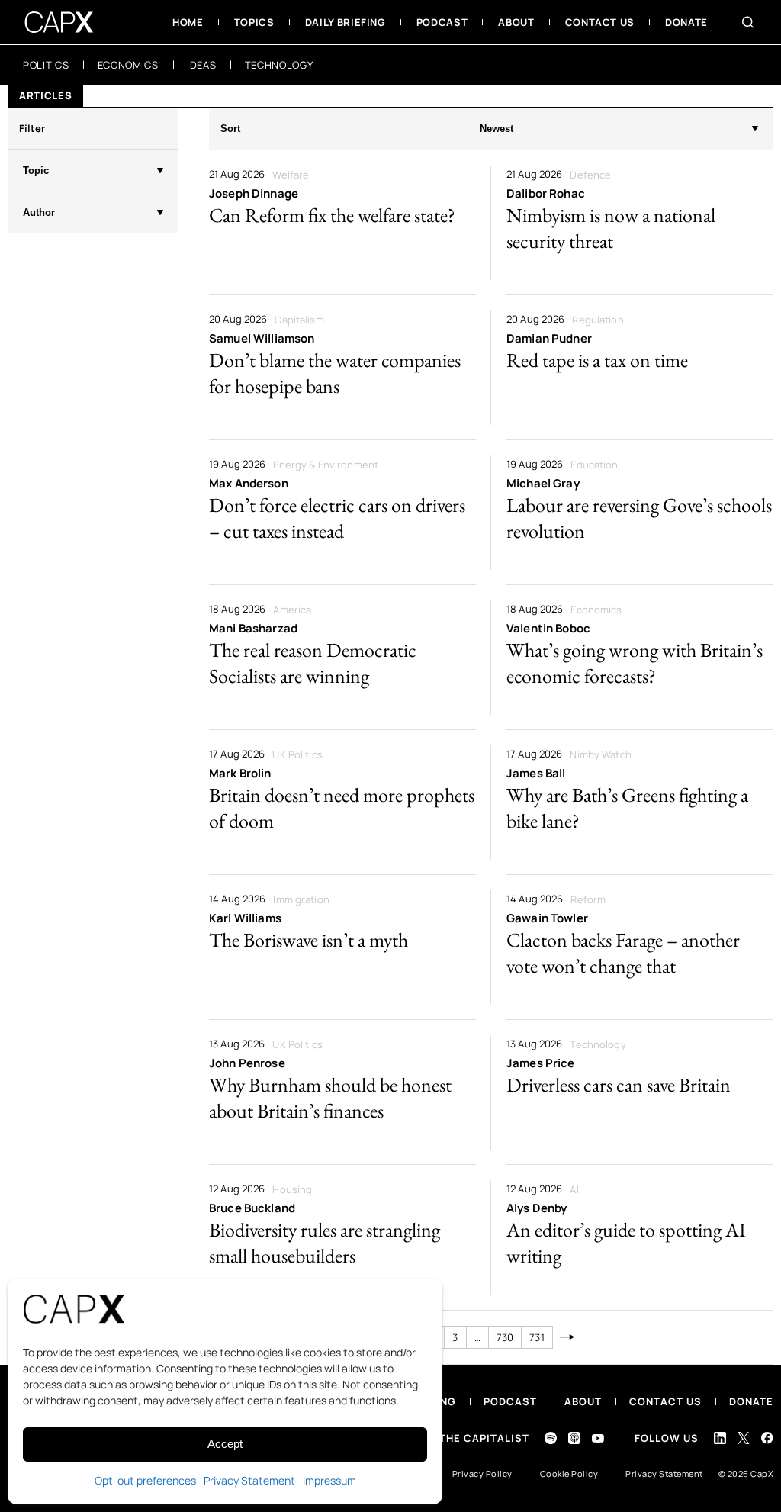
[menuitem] (188, 22)
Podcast (510, 1401)
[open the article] (342, 223)
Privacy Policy (482, 1473)
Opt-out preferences (145, 1480)
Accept (225, 1443)
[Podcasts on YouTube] (598, 1438)
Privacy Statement (249, 1480)
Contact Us (665, 1401)
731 (536, 1337)
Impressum (329, 1480)
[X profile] (744, 1438)
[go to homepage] (59, 22)
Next (567, 1337)
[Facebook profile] (767, 1437)
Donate (751, 1401)
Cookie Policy (569, 1473)
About (583, 1401)
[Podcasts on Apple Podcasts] (574, 1438)
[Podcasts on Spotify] (551, 1438)
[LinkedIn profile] (720, 1438)
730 (505, 1337)
